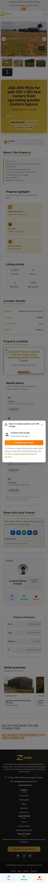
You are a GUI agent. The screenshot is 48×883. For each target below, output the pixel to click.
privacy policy (19, 454)
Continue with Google (24, 443)
